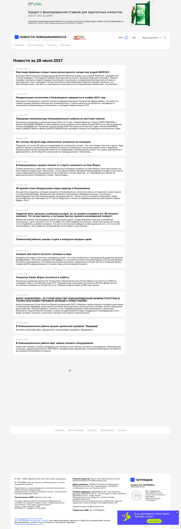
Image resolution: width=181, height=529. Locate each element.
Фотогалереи (35, 45)
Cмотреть (154, 521)
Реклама (66, 45)
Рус (121, 37)
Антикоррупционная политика (29, 518)
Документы (107, 430)
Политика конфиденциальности (29, 524)
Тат (134, 37)
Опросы (52, 45)
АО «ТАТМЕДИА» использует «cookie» (32, 520)
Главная (19, 45)
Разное (122, 430)
